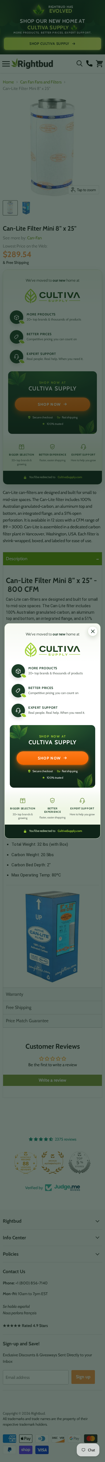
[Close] (93, 631)
